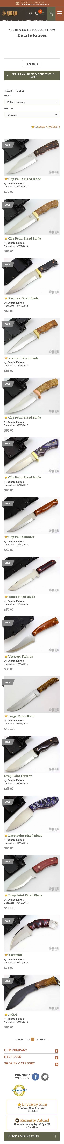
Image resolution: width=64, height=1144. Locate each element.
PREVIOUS (23, 1039)
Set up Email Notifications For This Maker (33, 75)
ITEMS (7, 96)
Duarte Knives (16, 183)
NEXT (43, 1039)
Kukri (12, 1014)
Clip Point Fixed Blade (24, 179)
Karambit (15, 955)
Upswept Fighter (20, 656)
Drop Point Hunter (18, 776)
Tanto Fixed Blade (21, 597)
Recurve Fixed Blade (23, 298)
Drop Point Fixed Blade (25, 836)
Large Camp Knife (21, 716)
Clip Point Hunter (21, 537)
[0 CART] (42, 13)
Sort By (8, 108)
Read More (32, 64)
